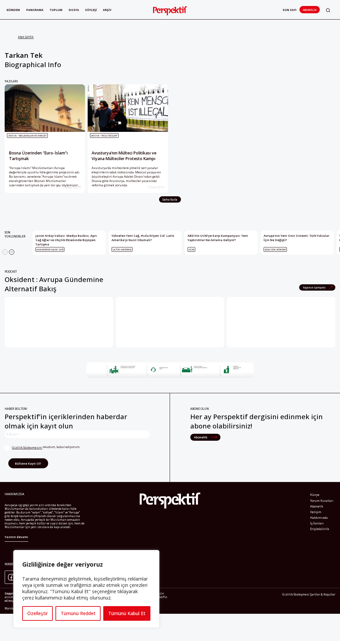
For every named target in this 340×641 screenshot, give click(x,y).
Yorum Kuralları (321, 501)
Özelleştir (37, 613)
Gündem (13, 10)
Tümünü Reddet (78, 613)
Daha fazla (169, 199)
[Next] (11, 252)
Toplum (55, 10)
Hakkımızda (319, 517)
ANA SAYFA (26, 37)
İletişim (315, 512)
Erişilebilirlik (319, 529)
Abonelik (309, 10)
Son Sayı (290, 10)
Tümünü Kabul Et (126, 613)
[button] (328, 10)
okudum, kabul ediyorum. (46, 447)
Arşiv (107, 10)
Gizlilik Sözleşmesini (27, 447)
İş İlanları (317, 523)
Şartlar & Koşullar (322, 594)
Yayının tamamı (314, 287)
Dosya (74, 10)
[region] (86, 589)
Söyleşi (91, 10)
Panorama (34, 10)
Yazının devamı (16, 537)
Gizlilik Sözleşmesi (295, 594)
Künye (314, 495)
